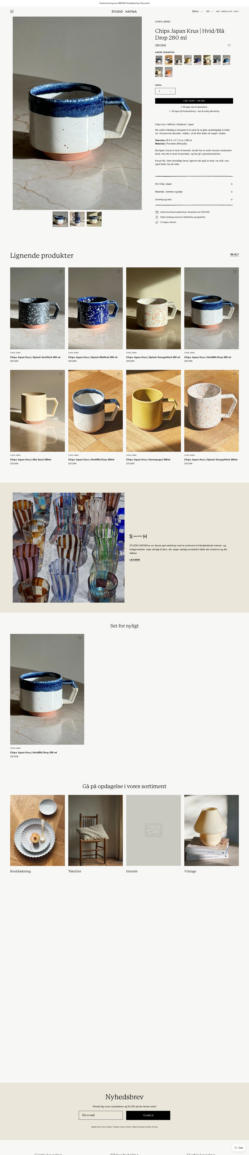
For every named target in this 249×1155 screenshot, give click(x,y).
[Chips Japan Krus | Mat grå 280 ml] (178, 60)
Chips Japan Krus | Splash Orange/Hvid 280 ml (153, 357)
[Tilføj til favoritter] (229, 45)
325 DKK (14, 464)
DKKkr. (195, 11)
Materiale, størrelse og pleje (168, 191)
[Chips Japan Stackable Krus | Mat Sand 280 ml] (159, 72)
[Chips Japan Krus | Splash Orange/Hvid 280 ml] (207, 60)
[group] (124, 3)
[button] (218, 11)
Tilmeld (148, 1115)
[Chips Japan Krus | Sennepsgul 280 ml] (188, 60)
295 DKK (14, 361)
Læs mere (135, 560)
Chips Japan (162, 21)
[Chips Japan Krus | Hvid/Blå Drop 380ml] (168, 60)
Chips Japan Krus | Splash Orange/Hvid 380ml (210, 459)
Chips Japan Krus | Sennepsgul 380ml (148, 459)
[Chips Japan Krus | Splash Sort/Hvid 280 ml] (217, 60)
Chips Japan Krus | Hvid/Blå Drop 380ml (91, 459)
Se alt (234, 254)
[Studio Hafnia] (124, 11)
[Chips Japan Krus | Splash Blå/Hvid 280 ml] (197, 60)
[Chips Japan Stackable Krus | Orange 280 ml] (168, 72)
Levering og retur (163, 199)
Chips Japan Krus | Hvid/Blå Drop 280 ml (207, 357)
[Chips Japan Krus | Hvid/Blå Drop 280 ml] (60, 219)
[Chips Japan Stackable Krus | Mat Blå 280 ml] (226, 60)
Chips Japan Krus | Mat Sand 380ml (30, 459)
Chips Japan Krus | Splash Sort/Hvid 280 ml (35, 357)
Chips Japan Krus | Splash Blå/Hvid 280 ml (92, 357)
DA (208, 11)
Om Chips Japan (163, 184)
